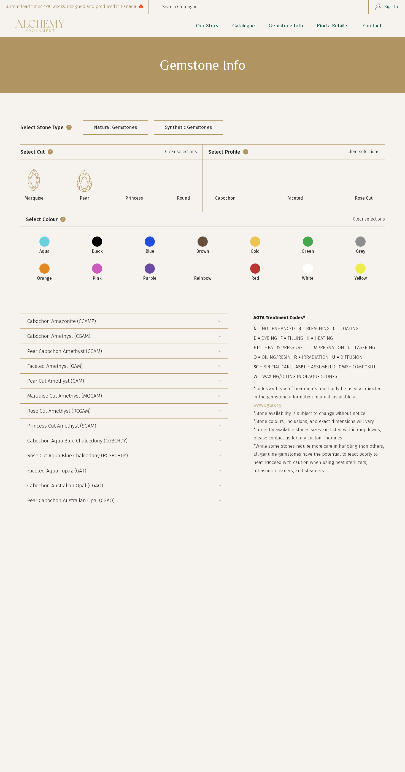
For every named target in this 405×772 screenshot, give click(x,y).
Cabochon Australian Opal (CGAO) (65, 485)
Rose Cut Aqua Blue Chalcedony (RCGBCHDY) (77, 455)
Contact (372, 25)
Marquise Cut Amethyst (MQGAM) (64, 396)
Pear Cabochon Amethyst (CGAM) (64, 351)
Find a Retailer (333, 25)
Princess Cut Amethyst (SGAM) (61, 426)
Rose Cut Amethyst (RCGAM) (59, 411)
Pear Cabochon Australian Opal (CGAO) (71, 500)
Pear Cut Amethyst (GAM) (55, 381)
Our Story (207, 25)
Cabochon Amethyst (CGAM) (58, 336)
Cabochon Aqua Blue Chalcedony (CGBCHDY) (77, 440)
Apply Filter (33, 293)
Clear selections (181, 151)
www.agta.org (267, 405)
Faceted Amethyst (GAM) (55, 366)
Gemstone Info (286, 25)
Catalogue (243, 25)
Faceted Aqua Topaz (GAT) (56, 470)
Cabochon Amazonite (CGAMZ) (61, 321)
